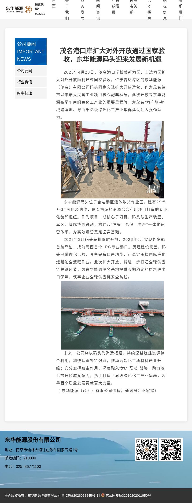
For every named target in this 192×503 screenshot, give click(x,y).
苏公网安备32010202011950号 (128, 495)
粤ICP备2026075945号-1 (79, 495)
